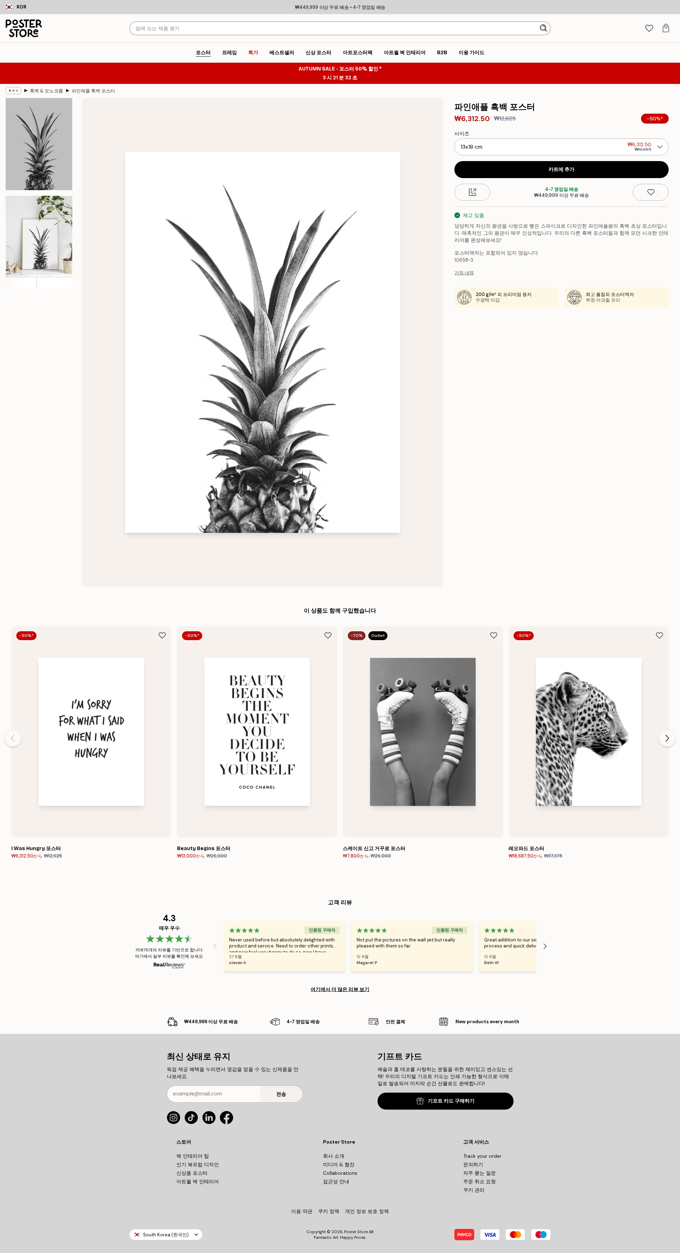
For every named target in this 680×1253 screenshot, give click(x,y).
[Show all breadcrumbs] (13, 90)
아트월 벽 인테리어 (197, 1181)
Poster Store (356, 1231)
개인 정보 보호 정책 (367, 1211)
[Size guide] (472, 192)
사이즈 (461, 133)
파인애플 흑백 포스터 (93, 91)
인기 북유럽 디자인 (197, 1164)
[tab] (649, 28)
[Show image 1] (39, 144)
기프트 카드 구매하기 (451, 1101)
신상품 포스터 (192, 1173)
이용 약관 (301, 1211)
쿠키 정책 (328, 1211)
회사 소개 (333, 1156)
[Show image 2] (39, 242)
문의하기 (473, 1164)
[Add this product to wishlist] (651, 192)
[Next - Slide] (667, 738)
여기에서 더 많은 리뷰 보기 (340, 989)
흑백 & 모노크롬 (46, 91)
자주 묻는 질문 (479, 1173)
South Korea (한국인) (166, 1235)
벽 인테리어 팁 (192, 1156)
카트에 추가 (561, 169)
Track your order (482, 1156)
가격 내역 (464, 273)
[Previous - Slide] (12, 738)
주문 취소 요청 (479, 1181)
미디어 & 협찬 (339, 1164)
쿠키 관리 (473, 1190)
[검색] (544, 28)
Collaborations (340, 1173)
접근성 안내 (336, 1181)
